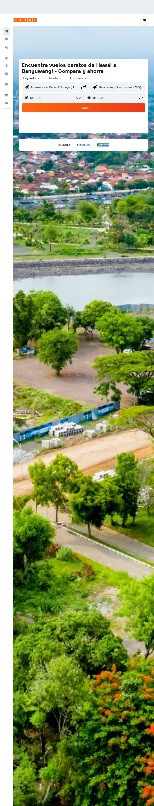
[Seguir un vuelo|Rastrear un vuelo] (6, 66)
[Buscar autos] (6, 47)
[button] (6, 20)
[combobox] (79, 78)
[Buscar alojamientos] (6, 39)
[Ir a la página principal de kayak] (25, 20)
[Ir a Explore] (6, 58)
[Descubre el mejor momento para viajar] (6, 74)
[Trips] (6, 84)
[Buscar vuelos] (6, 31)
